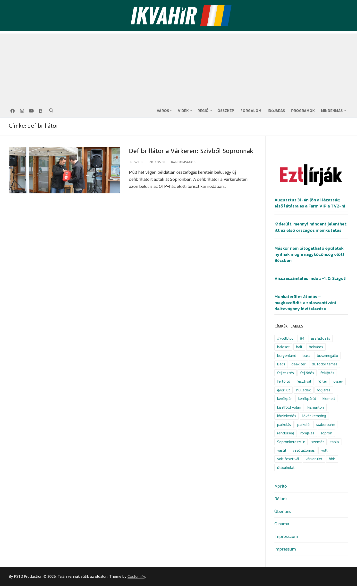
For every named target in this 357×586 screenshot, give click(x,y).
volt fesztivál (288, 459)
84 (302, 338)
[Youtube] (31, 111)
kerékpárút (307, 398)
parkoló (303, 424)
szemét (317, 442)
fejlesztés (285, 373)
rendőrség (285, 433)
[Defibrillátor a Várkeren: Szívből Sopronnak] (64, 170)
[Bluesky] (40, 111)
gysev (338, 381)
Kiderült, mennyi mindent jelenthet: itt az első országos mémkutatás (310, 227)
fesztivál (304, 381)
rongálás (307, 433)
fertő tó (283, 381)
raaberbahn (325, 424)
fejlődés (307, 373)
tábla (334, 442)
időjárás (323, 390)
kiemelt (329, 398)
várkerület (314, 459)
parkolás (284, 424)
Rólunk (281, 498)
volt (324, 450)
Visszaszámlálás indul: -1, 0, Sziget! (310, 278)
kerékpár (284, 398)
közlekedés (286, 416)
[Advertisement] (178, 68)
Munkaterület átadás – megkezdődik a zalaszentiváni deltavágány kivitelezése (305, 302)
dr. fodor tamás (324, 364)
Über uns (282, 511)
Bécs (281, 364)
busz (307, 355)
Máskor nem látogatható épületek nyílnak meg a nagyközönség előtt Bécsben (309, 254)
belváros (316, 347)
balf (299, 347)
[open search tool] (51, 110)
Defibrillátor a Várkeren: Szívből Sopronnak (191, 151)
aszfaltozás (320, 338)
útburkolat (286, 467)
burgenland (286, 355)
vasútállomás (304, 450)
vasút (281, 450)
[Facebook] (13, 111)
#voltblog (285, 338)
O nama (281, 523)
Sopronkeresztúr (291, 442)
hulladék (303, 390)
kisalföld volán (289, 407)
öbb (332, 459)
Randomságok (183, 162)
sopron (326, 433)
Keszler (136, 162)
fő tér (322, 381)
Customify (136, 576)
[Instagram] (22, 111)
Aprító (280, 486)
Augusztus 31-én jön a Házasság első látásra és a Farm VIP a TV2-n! (309, 203)
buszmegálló (327, 355)
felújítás (327, 373)
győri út (283, 390)
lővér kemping (314, 416)
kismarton (315, 407)
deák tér (298, 364)
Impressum (285, 549)
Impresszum (286, 536)
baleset (283, 347)
